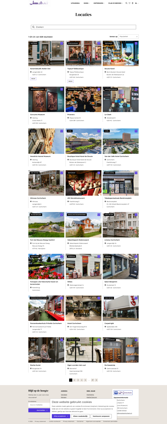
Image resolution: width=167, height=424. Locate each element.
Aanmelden (41, 410)
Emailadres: (32, 401)
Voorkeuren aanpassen (101, 416)
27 (93, 380)
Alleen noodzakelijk (80, 416)
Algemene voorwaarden (93, 421)
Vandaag (64, 395)
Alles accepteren (60, 416)
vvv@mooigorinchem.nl (123, 413)
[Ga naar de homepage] (39, 3)
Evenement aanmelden (110, 421)
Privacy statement (40, 421)
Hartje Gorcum (92, 397)
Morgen (63, 397)
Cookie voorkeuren (54, 421)
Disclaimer (80, 421)
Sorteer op (114, 36)
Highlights (90, 395)
